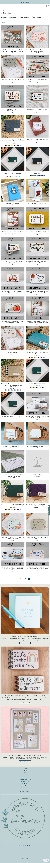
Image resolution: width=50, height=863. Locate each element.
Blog (25, 775)
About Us (25, 770)
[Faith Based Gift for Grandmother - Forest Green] (33, 387)
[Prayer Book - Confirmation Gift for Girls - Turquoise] (19, 419)
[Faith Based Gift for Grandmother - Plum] (40, 387)
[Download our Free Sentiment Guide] (25, 611)
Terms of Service (25, 788)
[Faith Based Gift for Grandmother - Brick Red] (30, 387)
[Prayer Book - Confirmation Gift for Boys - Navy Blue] (39, 175)
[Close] (47, 416)
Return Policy (25, 783)
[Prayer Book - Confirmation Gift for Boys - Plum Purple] (40, 175)
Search (25, 768)
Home (2, 10)
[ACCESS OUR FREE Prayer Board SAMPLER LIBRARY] (25, 729)
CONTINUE (39, 445)
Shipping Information (25, 781)
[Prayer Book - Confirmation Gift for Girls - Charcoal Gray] (9, 419)
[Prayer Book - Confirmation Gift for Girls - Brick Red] (7, 419)
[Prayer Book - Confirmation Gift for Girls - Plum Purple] (16, 419)
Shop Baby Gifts (25, 702)
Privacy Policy (25, 785)
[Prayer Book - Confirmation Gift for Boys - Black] (30, 175)
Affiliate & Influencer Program (25, 779)
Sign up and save (24, 791)
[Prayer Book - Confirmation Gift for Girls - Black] (6, 419)
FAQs (25, 772)
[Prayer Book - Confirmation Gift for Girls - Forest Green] (10, 419)
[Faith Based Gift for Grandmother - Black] (36, 387)
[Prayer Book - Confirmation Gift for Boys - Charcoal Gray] (33, 175)
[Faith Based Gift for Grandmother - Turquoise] (43, 387)
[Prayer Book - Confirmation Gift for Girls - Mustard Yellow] (13, 419)
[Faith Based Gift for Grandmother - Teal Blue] (42, 387)
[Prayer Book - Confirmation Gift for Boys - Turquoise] (43, 175)
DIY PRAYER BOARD (25, 761)
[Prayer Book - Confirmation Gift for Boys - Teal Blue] (42, 175)
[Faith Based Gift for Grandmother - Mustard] (39, 387)
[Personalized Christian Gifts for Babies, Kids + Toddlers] (25, 670)
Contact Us (25, 777)
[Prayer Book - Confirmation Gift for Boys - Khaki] (36, 175)
